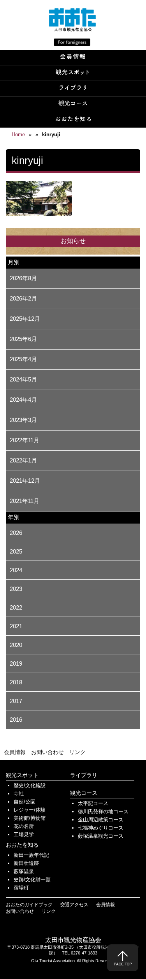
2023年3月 (23, 420)
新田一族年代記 (31, 855)
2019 (16, 663)
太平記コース (93, 803)
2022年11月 (24, 440)
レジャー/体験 (30, 810)
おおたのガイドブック (29, 904)
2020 (16, 645)
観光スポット (22, 775)
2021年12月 (25, 480)
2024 (16, 570)
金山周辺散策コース (100, 820)
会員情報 (15, 752)
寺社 (19, 793)
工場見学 (24, 834)
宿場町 (21, 888)
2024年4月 (23, 399)
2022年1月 (23, 460)
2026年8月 (23, 278)
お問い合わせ (47, 752)
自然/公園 (24, 802)
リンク (77, 752)
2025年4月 (23, 359)
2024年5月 (23, 379)
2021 (16, 626)
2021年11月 (24, 500)
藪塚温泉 (24, 871)
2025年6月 (23, 339)
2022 (16, 607)
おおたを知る (22, 845)
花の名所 (24, 826)
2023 (16, 588)
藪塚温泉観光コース (100, 836)
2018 (16, 682)
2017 (16, 701)
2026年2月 (23, 298)
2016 (16, 719)
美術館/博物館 (30, 818)
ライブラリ (83, 775)
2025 (16, 551)
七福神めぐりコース (100, 828)
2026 (16, 532)
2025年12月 (25, 318)
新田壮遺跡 (26, 863)
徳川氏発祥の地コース (103, 811)
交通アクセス (74, 904)
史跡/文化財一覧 (32, 879)
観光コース (83, 793)
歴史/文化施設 (30, 785)
